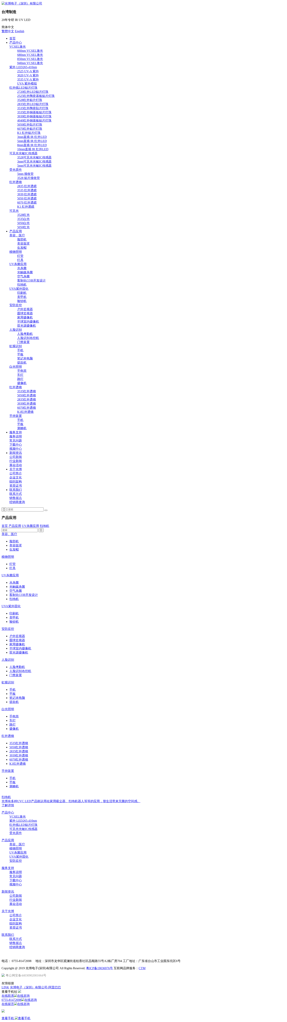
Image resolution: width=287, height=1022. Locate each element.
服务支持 (15, 432)
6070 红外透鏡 (27, 202)
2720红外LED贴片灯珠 (32, 91)
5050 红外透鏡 (27, 198)
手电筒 (22, 370)
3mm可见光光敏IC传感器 (34, 161)
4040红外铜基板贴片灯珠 (34, 120)
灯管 (20, 256)
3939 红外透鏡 (27, 194)
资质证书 (15, 485)
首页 (12, 38)
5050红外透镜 (26, 395)
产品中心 (15, 42)
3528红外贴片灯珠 (29, 100)
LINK (5, 987)
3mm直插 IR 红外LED (32, 137)
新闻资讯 (15, 452)
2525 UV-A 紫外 (28, 71)
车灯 (20, 374)
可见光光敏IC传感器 (23, 153)
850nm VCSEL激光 (30, 59)
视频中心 (15, 448)
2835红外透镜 (26, 399)
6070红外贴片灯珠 (29, 128)
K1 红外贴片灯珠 (29, 132)
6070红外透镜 (26, 407)
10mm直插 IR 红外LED (32, 149)
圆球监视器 (25, 313)
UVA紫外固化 (19, 288)
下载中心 (15, 444)
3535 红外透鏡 (27, 190)
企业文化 (15, 477)
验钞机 (22, 301)
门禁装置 (23, 342)
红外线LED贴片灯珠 (23, 87)
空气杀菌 (23, 276)
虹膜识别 (15, 346)
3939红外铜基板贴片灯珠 (34, 116)
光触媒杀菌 (25, 272)
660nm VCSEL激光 (30, 50)
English (19, 31)
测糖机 (22, 428)
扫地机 (22, 284)
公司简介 (15, 473)
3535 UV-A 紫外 (28, 79)
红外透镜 (15, 182)
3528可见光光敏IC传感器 (34, 157)
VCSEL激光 (17, 46)
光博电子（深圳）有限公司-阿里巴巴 (35, 987)
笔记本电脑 (25, 358)
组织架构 (15, 481)
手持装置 (15, 416)
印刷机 (22, 292)
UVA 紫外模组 (27, 83)
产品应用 (15, 231)
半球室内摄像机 (28, 321)
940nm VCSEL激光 (30, 63)
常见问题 (15, 440)
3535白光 (23, 219)
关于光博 (15, 469)
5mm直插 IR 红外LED (32, 141)
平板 (20, 354)
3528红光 (23, 214)
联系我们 (15, 489)
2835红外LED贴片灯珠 (32, 104)
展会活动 (15, 465)
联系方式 (15, 493)
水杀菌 (22, 268)
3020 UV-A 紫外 (28, 75)
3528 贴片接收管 (28, 178)
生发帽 (22, 247)
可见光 (14, 210)
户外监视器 (25, 309)
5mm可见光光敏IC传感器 (34, 165)
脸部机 (22, 239)
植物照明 (15, 251)
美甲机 (22, 297)
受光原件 (15, 169)
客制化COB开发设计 (31, 280)
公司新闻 (15, 457)
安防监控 (15, 305)
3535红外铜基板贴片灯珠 (34, 112)
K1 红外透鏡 (25, 206)
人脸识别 (15, 329)
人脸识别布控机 (28, 338)
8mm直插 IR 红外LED (32, 145)
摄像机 (22, 383)
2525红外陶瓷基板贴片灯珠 (36, 95)
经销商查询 (17, 502)
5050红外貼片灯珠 (29, 124)
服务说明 (15, 436)
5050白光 (23, 223)
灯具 (20, 260)
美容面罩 (23, 243)
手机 (20, 350)
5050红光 (23, 227)
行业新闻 (15, 461)
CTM (142, 968)
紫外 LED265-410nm (23, 67)
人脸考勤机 (25, 333)
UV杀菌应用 (18, 264)
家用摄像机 (25, 317)
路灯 (20, 379)
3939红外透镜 (26, 403)
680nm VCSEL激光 (30, 54)
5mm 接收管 (25, 173)
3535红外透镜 (26, 391)
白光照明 (15, 366)
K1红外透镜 (25, 411)
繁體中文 (8, 31)
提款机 (22, 362)
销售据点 (15, 498)
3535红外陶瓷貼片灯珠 (32, 108)
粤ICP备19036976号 (99, 968)
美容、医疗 (17, 235)
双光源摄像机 (26, 325)
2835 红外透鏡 (27, 186)
